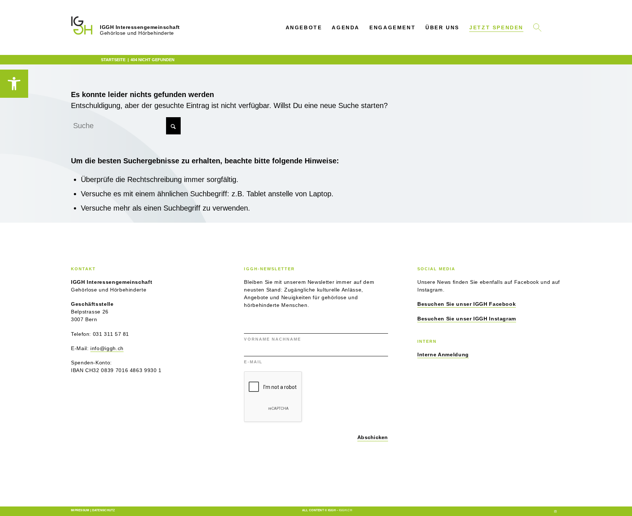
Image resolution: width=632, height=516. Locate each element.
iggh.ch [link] (345, 510)
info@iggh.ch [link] (107, 348)
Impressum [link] (80, 510)
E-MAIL (254, 362)
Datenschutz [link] (103, 510)
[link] (14, 84)
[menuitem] (304, 27)
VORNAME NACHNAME (273, 339)
